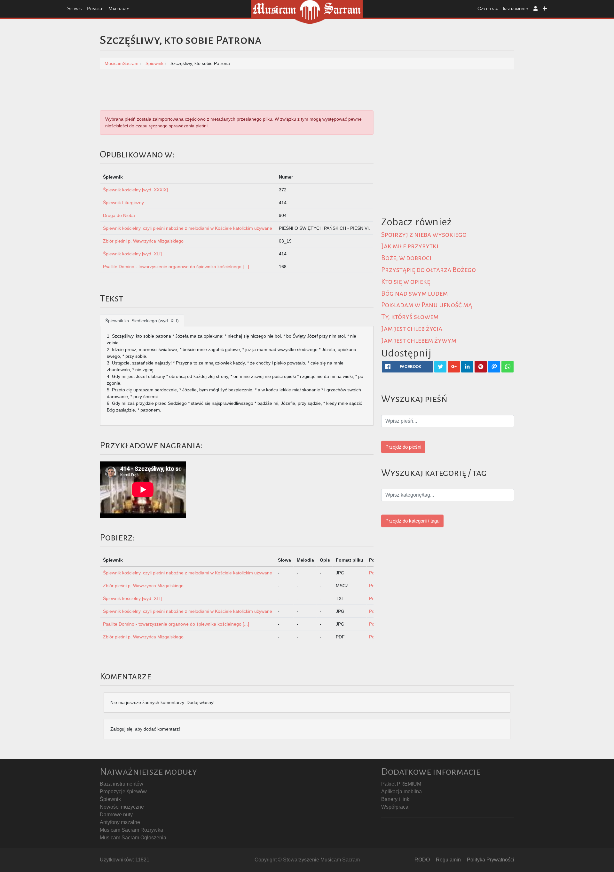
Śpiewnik (110, 799)
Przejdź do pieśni (403, 447)
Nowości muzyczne (122, 807)
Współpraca (394, 807)
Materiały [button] (118, 8)
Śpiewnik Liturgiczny (123, 202)
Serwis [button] (74, 8)
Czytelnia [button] (487, 8)
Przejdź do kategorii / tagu (412, 521)
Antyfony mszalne (120, 822)
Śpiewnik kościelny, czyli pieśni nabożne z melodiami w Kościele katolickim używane (187, 228)
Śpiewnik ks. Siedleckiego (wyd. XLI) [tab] (142, 320)
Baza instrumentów (121, 784)
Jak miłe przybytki (409, 246)
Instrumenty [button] (515, 8)
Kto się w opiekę (405, 281)
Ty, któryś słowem (409, 317)
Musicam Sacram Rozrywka (131, 830)
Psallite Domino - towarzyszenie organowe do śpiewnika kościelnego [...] (176, 266)
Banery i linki (396, 799)
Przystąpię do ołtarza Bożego (428, 270)
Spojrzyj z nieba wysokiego (424, 234)
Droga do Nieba (119, 215)
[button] (535, 9)
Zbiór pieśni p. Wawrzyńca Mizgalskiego (143, 241)
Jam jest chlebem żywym (418, 340)
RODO (422, 859)
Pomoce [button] (95, 8)
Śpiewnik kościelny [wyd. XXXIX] (135, 189)
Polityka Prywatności (490, 859)
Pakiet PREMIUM (401, 784)
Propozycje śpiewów (123, 791)
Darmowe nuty (116, 814)
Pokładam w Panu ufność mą (426, 305)
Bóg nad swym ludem (414, 293)
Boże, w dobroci (406, 258)
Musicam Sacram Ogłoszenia (133, 837)
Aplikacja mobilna (401, 791)
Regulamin (448, 859)
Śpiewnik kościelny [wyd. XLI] (132, 253)
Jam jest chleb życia (411, 328)
